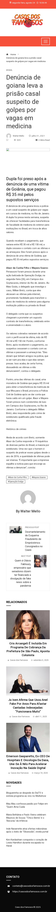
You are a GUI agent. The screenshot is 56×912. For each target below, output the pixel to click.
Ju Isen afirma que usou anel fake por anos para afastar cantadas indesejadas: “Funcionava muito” (28, 705)
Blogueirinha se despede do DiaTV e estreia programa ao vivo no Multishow (26, 794)
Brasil (9, 70)
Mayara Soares (39, 477)
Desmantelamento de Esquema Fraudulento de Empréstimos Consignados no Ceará (35, 538)
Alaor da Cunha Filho (18, 477)
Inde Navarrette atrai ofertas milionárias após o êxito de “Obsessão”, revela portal (27, 830)
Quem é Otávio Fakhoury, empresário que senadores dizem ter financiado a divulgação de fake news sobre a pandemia (20, 571)
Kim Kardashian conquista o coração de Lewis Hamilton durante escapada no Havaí (26, 842)
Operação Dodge (16, 482)
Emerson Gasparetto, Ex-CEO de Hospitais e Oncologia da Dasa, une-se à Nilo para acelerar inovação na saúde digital (28, 762)
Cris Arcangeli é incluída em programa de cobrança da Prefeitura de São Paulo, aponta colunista (28, 649)
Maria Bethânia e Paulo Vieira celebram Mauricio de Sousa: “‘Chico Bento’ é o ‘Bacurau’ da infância (26, 817)
